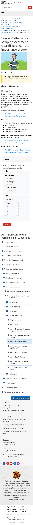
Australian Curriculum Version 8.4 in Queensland (15, 236)
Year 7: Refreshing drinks (19, 352)
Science (9, 190)
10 (8, 217)
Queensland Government (17, 522)
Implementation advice (12, 255)
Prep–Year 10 (14, 18)
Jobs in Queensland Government (17, 511)
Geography (11, 182)
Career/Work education (12, 387)
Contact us (23, 514)
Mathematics (11, 187)
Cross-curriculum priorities (13, 251)
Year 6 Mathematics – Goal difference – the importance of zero (17, 115)
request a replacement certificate (13, 410)
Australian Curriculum (7, 20)
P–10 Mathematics (7, 32)
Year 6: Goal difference (18, 342)
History (9, 185)
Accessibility (23, 509)
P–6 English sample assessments (19, 291)
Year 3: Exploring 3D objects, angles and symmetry (20, 330)
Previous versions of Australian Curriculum (14, 30)
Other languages (7, 514)
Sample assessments (7, 28)
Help (29, 514)
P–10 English (13, 302)
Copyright (9, 507)
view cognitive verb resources (12, 408)
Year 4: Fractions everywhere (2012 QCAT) (20, 336)
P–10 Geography (14, 307)
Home (5, 18)
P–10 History (13, 311)
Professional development (13, 260)
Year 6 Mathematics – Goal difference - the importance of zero (17, 142)
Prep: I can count (16, 320)
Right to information (12, 509)
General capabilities (11, 247)
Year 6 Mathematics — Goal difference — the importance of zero (18, 151)
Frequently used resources (9, 26)
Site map (16, 514)
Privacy (24, 507)
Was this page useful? (21, 398)
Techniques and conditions (15, 282)
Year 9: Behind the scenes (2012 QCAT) (19, 362)
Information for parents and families (14, 431)
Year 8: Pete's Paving (17, 357)
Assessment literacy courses (14, 392)
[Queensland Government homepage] (7, 2)
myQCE (5, 434)
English (9, 179)
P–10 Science (13, 374)
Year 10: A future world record (18, 369)
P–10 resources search (12, 264)
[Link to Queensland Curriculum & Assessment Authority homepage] (22, 2)
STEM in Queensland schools (15, 379)
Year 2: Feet (14, 324)
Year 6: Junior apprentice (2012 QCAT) (19, 347)
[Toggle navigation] (2, 13)
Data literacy (10, 383)
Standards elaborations (14, 278)
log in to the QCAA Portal (11, 405)
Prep (9, 203)
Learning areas (9, 242)
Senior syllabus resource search (13, 428)
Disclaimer (17, 507)
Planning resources (12, 273)
